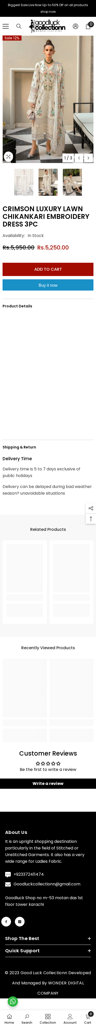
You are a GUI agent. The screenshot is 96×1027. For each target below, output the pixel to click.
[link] (24, 600)
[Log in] (75, 28)
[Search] (19, 29)
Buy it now (48, 287)
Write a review (48, 786)
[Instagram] (20, 924)
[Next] (88, 160)
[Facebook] (6, 924)
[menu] (6, 29)
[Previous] (78, 160)
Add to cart (48, 271)
